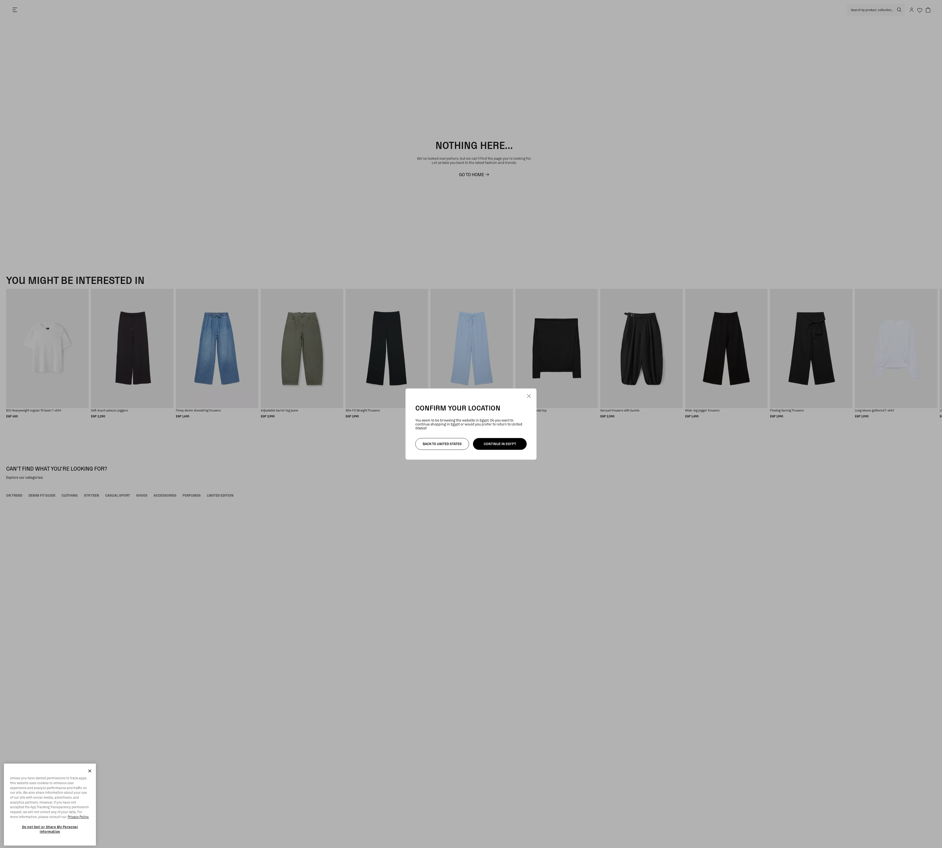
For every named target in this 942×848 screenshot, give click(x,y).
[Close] (89, 771)
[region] (50, 805)
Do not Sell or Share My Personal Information (50, 829)
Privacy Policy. (78, 817)
